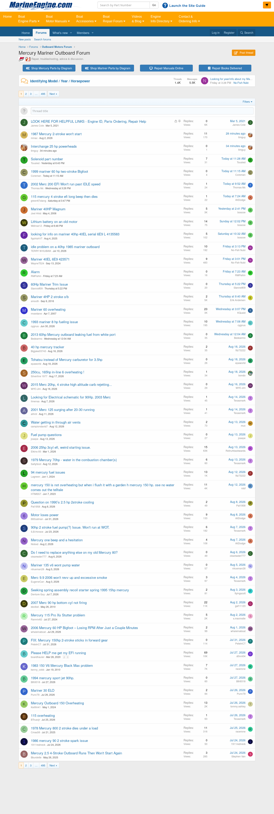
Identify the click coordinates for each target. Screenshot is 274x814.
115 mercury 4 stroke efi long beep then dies (64, 196)
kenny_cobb (37, 669)
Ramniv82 (36, 619)
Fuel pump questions (46, 434)
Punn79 (35, 694)
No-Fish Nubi (241, 83)
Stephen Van (238, 756)
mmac (34, 138)
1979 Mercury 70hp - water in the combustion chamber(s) (74, 459)
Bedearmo (36, 338)
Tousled (35, 163)
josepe (34, 438)
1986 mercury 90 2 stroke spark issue (59, 740)
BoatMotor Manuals (57, 19)
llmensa (35, 401)
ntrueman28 (37, 569)
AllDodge (240, 199)
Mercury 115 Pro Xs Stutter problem (58, 614)
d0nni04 (241, 656)
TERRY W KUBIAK (41, 250)
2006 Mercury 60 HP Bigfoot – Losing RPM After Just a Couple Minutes (84, 627)
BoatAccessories (85, 19)
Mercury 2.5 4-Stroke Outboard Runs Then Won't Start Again (76, 752)
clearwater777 (39, 556)
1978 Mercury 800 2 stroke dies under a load (64, 727)
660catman (37, 519)
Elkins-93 (36, 451)
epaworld (36, 363)
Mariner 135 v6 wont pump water (55, 564)
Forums (41, 32)
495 (43, 94)
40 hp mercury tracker (47, 346)
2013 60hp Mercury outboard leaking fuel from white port (73, 334)
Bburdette (36, 757)
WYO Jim (36, 388)
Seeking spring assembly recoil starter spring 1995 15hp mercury (80, 589)
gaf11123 (240, 606)
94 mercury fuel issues (48, 472)
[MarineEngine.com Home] (45, 6)
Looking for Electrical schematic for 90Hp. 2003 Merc (71, 396)
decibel (35, 606)
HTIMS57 (36, 493)
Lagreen (35, 476)
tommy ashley (238, 706)
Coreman (36, 175)
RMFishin (36, 276)
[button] (71, 32)
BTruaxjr (35, 719)
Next (52, 94)
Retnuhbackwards (236, 450)
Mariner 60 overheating (48, 309)
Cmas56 (35, 732)
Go (154, 5)
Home (7, 16)
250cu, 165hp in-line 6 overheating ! (57, 371)
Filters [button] (246, 101)
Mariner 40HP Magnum (48, 208)
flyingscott (240, 593)
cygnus (35, 326)
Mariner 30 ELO (42, 690)
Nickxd (34, 544)
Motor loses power (45, 514)
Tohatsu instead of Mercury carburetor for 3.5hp (66, 359)
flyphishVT (36, 238)
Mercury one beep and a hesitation (57, 539)
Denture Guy (38, 594)
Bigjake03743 (38, 351)
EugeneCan (37, 581)
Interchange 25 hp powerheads (54, 146)
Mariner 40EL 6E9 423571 (50, 258)
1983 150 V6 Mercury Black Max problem (62, 665)
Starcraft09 (37, 288)
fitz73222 (240, 350)
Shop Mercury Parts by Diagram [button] (51, 68)
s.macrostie (239, 618)
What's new (60, 33)
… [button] (36, 94)
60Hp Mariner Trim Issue (49, 284)
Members (83, 33)
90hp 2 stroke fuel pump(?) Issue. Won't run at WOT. (70, 527)
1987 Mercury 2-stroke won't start (56, 133)
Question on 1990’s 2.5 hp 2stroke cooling (62, 502)
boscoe (241, 212)
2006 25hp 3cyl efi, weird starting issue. (61, 447)
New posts (25, 39)
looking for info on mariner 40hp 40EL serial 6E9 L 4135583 (75, 233)
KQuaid (241, 312)
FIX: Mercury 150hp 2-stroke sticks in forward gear (69, 639)
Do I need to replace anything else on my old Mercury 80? (74, 552)
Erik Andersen (238, 300)
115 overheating (43, 715)
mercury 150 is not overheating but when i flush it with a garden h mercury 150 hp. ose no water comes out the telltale (102, 487)
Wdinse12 (36, 225)
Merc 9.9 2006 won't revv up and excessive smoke (69, 577)
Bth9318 (35, 682)
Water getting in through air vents (56, 422)
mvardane (36, 313)
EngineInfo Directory (160, 19)
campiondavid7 (39, 426)
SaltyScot (36, 464)
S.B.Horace (37, 531)
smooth (35, 301)
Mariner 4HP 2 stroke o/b (50, 296)
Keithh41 (36, 707)
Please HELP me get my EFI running (58, 652)
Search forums (42, 39)
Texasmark (240, 400)
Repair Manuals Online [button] (168, 68)
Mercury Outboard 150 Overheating (57, 702)
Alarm (35, 271)
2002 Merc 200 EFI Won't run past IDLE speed (65, 183)
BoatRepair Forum (113, 19)
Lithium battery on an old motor (54, 221)
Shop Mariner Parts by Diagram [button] (109, 68)
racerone (241, 668)
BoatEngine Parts (28, 19)
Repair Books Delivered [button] (226, 68)
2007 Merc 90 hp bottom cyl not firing (59, 602)
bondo (242, 375)
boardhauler (37, 657)
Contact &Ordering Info (188, 19)
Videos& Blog (137, 19)
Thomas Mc (37, 188)
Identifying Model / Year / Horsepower (60, 81)
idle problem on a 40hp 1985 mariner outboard (65, 246)
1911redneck (38, 744)
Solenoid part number (47, 158)
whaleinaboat (38, 631)
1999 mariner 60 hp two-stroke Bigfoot (59, 171)
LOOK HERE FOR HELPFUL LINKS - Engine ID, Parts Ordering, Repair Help (88, 121)
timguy (242, 137)
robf (243, 488)
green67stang (38, 200)
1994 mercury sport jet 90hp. (52, 677)
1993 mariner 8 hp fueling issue (54, 321)
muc (243, 425)
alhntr (34, 414)
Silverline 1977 (39, 376)
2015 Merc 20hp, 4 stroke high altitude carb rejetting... (71, 384)
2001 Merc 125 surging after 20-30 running (62, 409)
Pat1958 (35, 506)
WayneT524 (37, 263)
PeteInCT (36, 644)
